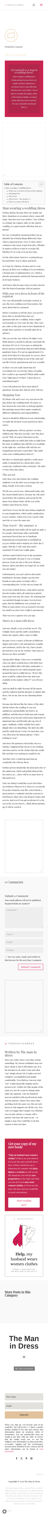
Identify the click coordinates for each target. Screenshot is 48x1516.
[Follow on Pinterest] (26, 1458)
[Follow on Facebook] (17, 1458)
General (18, 46)
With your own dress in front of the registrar (25, 191)
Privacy (40, 1474)
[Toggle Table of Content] (39, 184)
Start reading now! (24, 1202)
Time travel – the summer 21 (19, 199)
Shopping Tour (14, 193)
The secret (13, 196)
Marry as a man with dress (19, 201)
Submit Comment (30, 967)
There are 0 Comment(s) (15, 54)
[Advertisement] (24, 148)
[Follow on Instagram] (31, 1458)
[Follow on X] (22, 1458)
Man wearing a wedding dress (18, 188)
